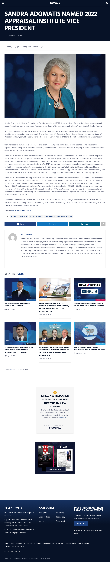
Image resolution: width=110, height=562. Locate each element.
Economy (9, 341)
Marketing (60, 512)
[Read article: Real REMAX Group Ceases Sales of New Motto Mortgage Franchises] (89, 289)
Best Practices (44, 517)
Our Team (30, 543)
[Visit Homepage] (55, 3)
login (12, 369)
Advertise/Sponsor (49, 543)
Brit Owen (27, 235)
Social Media (61, 521)
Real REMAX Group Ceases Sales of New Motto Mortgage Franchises (89, 304)
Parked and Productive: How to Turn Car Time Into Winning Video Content (55, 401)
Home (6, 36)
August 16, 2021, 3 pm (12, 47)
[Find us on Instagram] (12, 551)
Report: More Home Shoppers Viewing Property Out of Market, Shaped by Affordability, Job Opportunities (54, 307)
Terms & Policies (83, 543)
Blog (12, 543)
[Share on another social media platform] (103, 224)
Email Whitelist (71, 543)
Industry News (16, 36)
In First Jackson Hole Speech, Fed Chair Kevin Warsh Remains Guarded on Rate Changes (19, 350)
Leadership (50, 216)
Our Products (20, 543)
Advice (41, 521)
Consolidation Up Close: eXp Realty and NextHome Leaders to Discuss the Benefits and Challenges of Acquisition (54, 351)
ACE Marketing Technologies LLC (15, 546)
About (7, 543)
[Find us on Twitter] (8, 551)
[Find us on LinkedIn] (19, 551)
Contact (38, 543)
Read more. (62, 418)
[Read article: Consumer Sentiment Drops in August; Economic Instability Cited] (89, 333)
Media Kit (61, 543)
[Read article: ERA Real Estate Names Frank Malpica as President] (20, 289)
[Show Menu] (3, 3)
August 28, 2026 (11, 309)
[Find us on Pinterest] (16, 551)
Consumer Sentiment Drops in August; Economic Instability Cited (89, 348)
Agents (8, 297)
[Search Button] (107, 3)
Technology (60, 517)
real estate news (64, 216)
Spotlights (43, 512)
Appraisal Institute (19, 216)
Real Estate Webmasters (43, 558)
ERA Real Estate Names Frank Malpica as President (17, 304)
